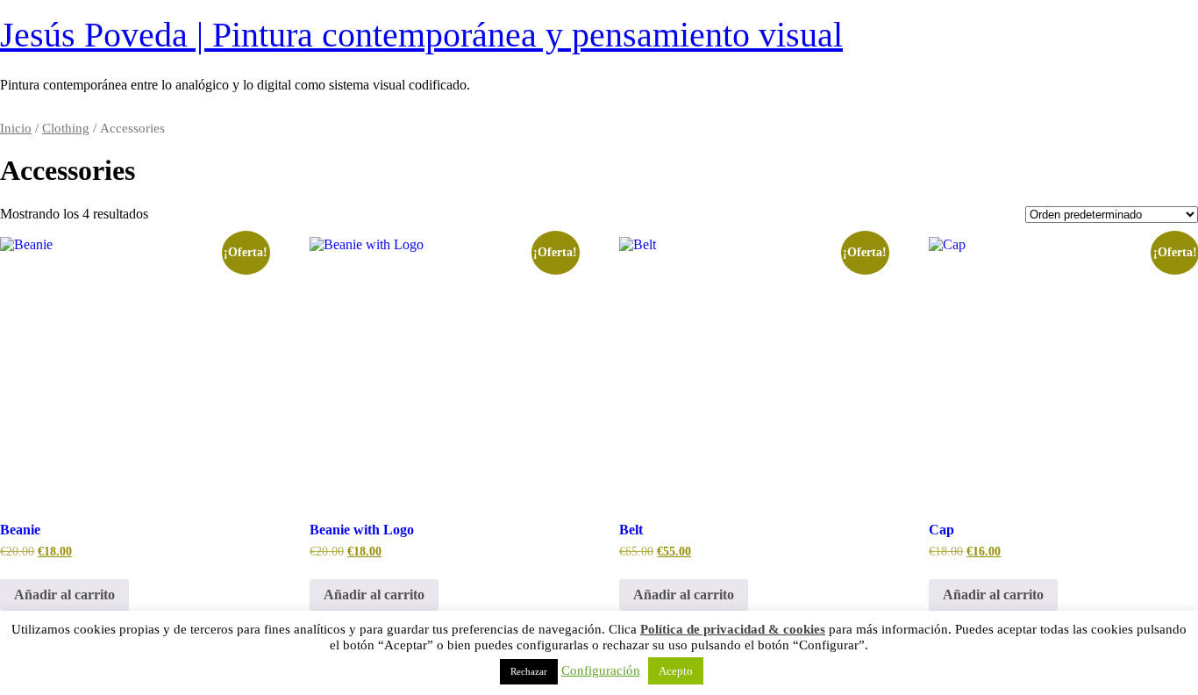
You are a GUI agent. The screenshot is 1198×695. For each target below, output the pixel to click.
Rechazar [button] (528, 671)
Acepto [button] (676, 670)
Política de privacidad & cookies (732, 629)
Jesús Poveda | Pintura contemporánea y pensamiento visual (421, 34)
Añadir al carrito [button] (64, 594)
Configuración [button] (600, 670)
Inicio (16, 128)
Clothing (65, 128)
